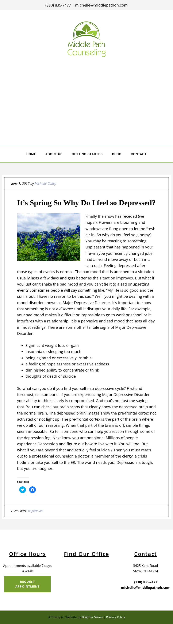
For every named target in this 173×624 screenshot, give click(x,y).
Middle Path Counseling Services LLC (87, 39)
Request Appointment (27, 584)
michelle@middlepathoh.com (101, 5)
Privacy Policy (115, 617)
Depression (35, 511)
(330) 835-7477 (145, 582)
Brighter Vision (92, 617)
